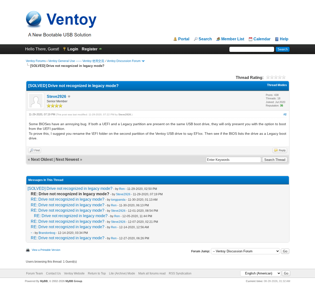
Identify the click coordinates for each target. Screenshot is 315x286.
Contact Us (53, 273)
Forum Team (34, 273)
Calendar (261, 39)
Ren (122, 189)
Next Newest (67, 159)
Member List (232, 39)
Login (72, 49)
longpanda (118, 199)
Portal (183, 39)
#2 (285, 114)
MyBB (44, 281)
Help (284, 39)
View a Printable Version (46, 249)
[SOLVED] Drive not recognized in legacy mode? (70, 188)
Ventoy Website (74, 273)
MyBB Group (73, 281)
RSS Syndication (180, 273)
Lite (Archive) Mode (122, 273)
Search (205, 39)
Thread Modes (277, 85)
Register (89, 49)
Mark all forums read (152, 273)
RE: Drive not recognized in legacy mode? (67, 199)
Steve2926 (56, 96)
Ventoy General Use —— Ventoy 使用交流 (76, 61)
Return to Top (97, 273)
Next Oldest (42, 159)
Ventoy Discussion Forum (124, 61)
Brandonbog (47, 233)
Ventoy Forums (36, 61)
